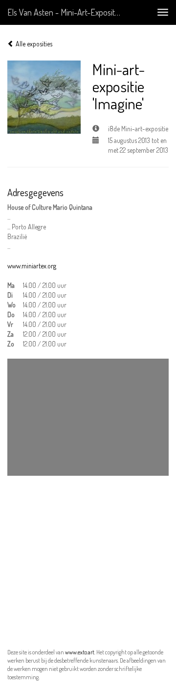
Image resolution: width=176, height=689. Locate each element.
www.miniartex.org (31, 266)
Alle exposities (33, 44)
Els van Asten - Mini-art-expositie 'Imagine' (67, 12)
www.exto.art (79, 652)
